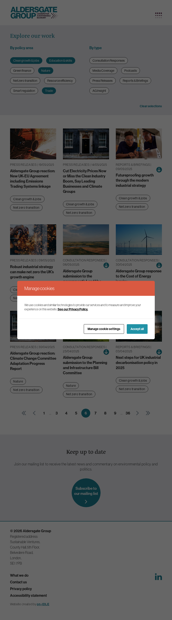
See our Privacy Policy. (73, 309)
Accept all (137, 329)
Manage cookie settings (104, 329)
